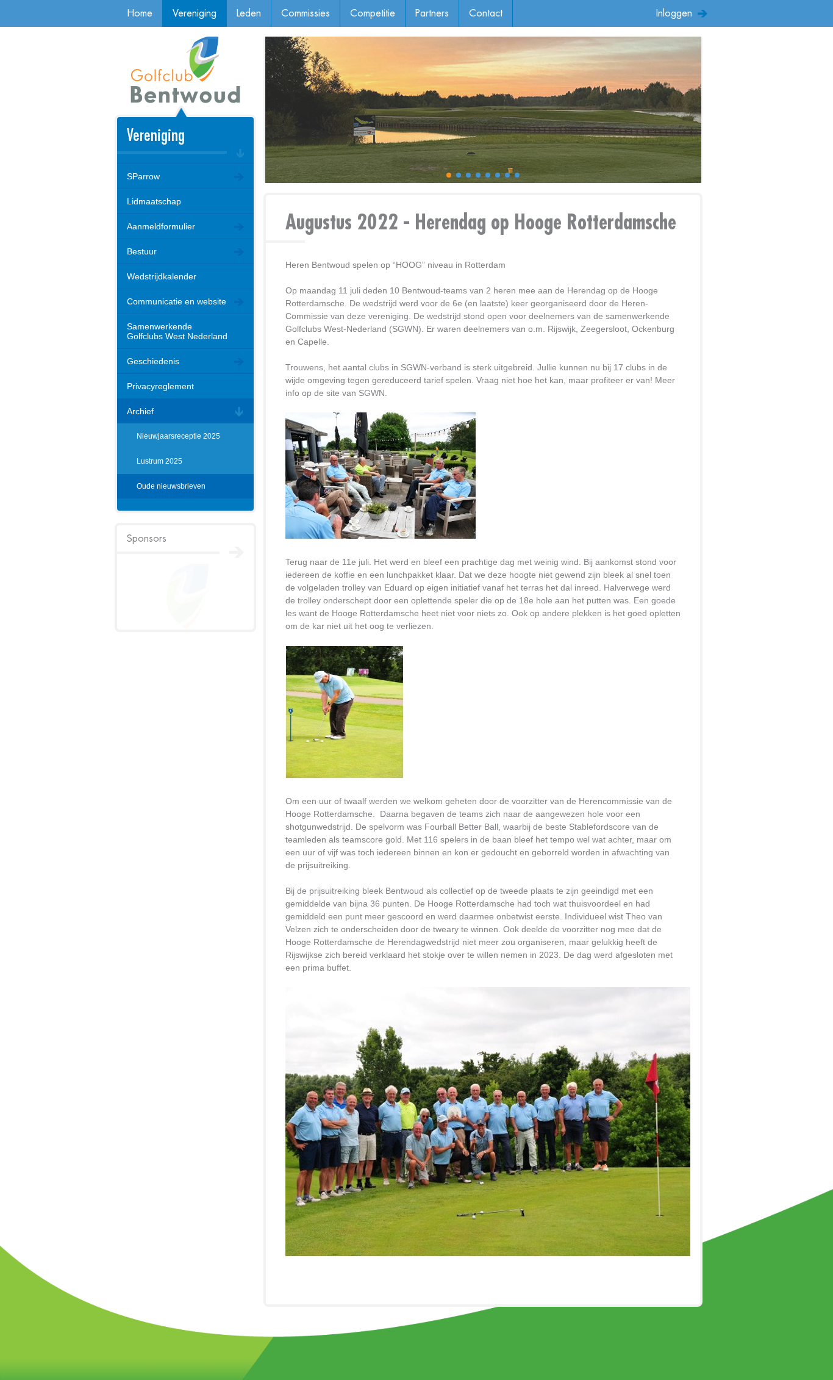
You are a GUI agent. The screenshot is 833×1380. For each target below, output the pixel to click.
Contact (485, 13)
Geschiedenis (153, 361)
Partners (432, 13)
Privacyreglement (160, 386)
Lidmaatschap (154, 201)
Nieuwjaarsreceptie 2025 (178, 436)
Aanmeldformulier (161, 226)
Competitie (372, 13)
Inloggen (674, 13)
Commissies (305, 13)
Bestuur (142, 251)
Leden (249, 13)
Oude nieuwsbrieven (171, 486)
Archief (140, 411)
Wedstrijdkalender (161, 276)
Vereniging (194, 13)
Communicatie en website (176, 301)
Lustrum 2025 (159, 461)
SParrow (143, 176)
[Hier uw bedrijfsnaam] (185, 597)
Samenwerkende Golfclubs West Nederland (177, 331)
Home (139, 13)
